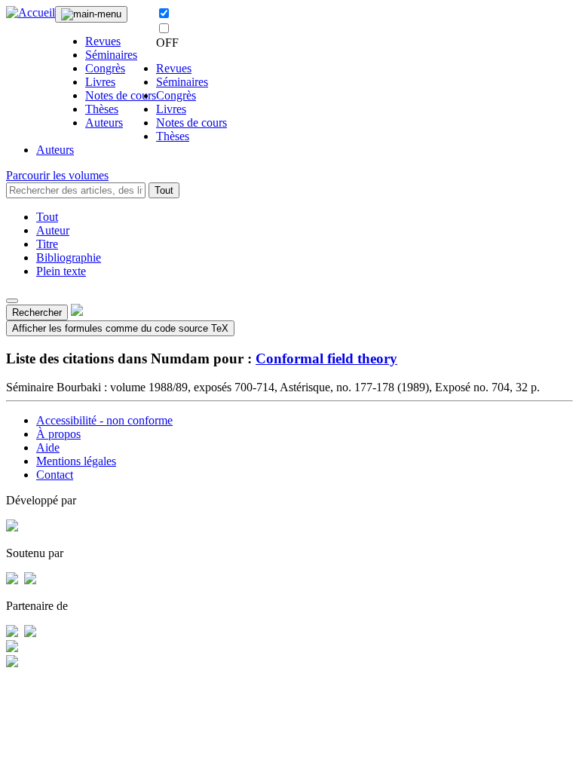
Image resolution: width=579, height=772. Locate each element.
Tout (164, 190)
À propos (58, 433)
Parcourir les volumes (57, 175)
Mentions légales (76, 461)
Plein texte (61, 271)
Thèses (101, 109)
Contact (54, 474)
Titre (47, 243)
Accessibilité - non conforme (104, 420)
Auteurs (104, 122)
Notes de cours (120, 95)
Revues (103, 41)
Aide (48, 447)
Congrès (105, 68)
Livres (100, 81)
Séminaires (111, 54)
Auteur (52, 230)
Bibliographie (68, 257)
